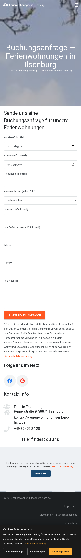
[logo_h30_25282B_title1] (24, 5)
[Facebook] (10, 381)
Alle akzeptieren (60, 551)
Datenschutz (70, 523)
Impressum (70, 506)
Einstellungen (37, 551)
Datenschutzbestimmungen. (20, 356)
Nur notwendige (14, 551)
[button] (77, 5)
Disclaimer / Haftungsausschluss (58, 514)
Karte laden (40, 473)
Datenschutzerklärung (62, 466)
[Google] (22, 381)
